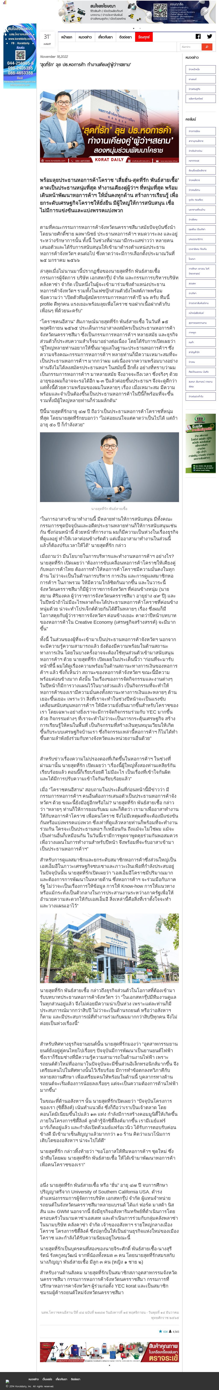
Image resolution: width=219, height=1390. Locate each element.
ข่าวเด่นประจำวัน (196, 396)
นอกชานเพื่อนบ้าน (197, 209)
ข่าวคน (192, 362)
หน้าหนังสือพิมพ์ (196, 313)
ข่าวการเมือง (194, 131)
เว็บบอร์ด (47, 1379)
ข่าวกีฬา (192, 293)
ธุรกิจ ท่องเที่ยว (196, 200)
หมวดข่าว (85, 36)
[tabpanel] (137, 12)
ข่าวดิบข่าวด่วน (195, 151)
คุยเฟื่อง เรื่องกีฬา (197, 229)
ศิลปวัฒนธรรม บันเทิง (199, 371)
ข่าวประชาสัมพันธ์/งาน (199, 303)
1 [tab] (134, 28)
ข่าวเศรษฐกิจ (194, 89)
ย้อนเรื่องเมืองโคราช (197, 170)
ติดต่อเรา (125, 36)
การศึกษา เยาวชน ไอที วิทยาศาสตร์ (199, 271)
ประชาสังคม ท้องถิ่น (198, 249)
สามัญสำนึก (194, 352)
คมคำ (191, 342)
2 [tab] (140, 28)
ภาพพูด (192, 332)
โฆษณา (192, 259)
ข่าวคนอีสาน (194, 190)
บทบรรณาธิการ (196, 239)
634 (165, 1331)
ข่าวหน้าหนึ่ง (194, 69)
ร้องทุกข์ (143, 36)
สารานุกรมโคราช (196, 141)
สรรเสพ (192, 283)
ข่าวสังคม (193, 219)
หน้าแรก (66, 36)
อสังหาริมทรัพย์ (196, 98)
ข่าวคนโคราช (194, 180)
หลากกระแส (194, 160)
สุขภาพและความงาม (198, 323)
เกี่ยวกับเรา (105, 36)
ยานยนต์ (192, 79)
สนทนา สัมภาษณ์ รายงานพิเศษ (200, 384)
